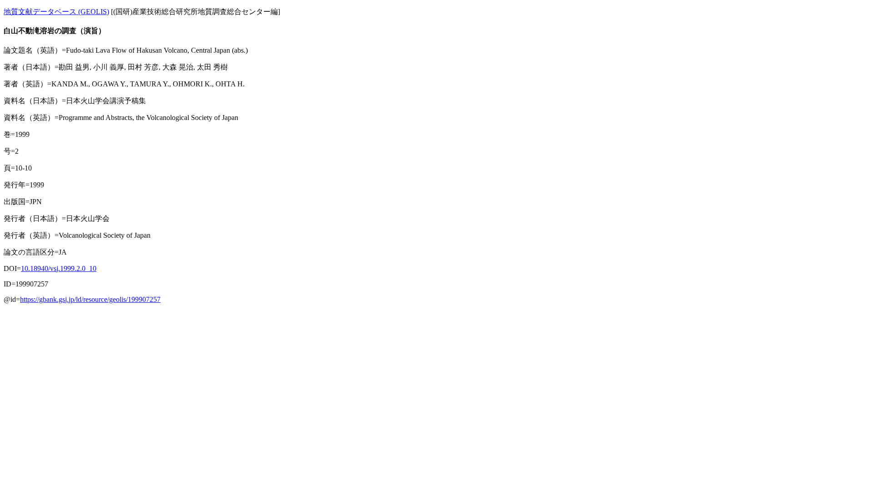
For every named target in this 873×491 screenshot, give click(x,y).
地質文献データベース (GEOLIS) (56, 11)
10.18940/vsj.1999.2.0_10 (58, 268)
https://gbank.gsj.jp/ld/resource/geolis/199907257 (90, 299)
